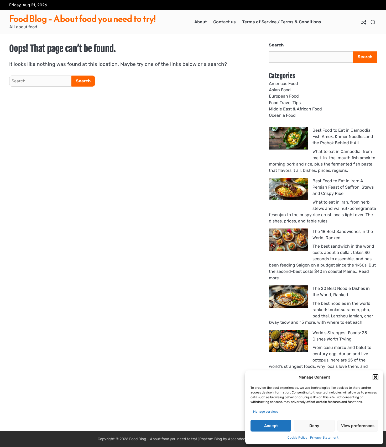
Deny (314, 425)
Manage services (265, 411)
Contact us (224, 21)
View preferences (357, 425)
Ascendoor (237, 439)
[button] (375, 377)
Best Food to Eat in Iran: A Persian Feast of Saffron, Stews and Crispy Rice (343, 187)
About (200, 21)
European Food (284, 96)
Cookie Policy (297, 437)
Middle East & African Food (295, 109)
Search (276, 44)
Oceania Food (282, 115)
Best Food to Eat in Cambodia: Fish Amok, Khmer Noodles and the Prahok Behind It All (342, 137)
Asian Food (280, 89)
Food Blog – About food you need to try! (82, 18)
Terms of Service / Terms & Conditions (281, 21)
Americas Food (283, 83)
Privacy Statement (324, 437)
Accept (271, 425)
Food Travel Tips (285, 102)
